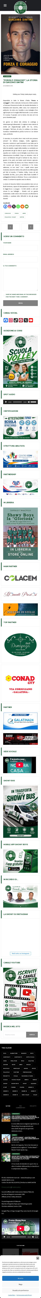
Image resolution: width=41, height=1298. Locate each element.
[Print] (22, 206)
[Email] (27, 206)
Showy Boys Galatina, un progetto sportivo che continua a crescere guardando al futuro (25, 1157)
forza (17, 213)
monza (26, 1068)
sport (25, 1083)
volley (35, 1094)
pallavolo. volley (10, 217)
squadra (33, 1083)
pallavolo (6, 1072)
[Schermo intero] (36, 1237)
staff (5, 1087)
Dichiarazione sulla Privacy (24, 1295)
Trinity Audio (24, 94)
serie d (35, 1079)
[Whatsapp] (18, 206)
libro (24, 213)
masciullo (6, 1068)
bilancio (23, 1053)
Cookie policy (16, 1187)
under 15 (15, 1091)
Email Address (8, 254)
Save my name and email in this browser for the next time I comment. (21, 296)
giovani (5, 1064)
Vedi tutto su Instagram (20, 953)
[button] (38, 1258)
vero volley (25, 1094)
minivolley (16, 1068)
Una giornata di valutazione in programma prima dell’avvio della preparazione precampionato (25, 1117)
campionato (18, 1057)
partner (16, 1072)
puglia (16, 1076)
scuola (5, 1079)
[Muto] (29, 402)
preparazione (27, 1072)
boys (31, 1053)
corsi (5, 1060)
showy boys (15, 1083)
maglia (28, 1064)
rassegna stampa (27, 1076)
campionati (6, 1057)
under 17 (33, 1091)
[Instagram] (9, 206)
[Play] (6, 402)
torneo (13, 1087)
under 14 (5, 1091)
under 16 (24, 1091)
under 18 (6, 1094)
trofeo (22, 1087)
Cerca (32, 1034)
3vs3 (4, 1053)
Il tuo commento (9, 266)
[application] (20, 402)
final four (14, 1060)
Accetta (20, 1278)
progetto (6, 1076)
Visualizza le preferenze (20, 1290)
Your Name (7, 243)
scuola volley (16, 1079)
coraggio (8, 213)
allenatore (13, 1053)
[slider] (34, 402)
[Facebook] (5, 206)
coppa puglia (30, 1057)
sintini (22, 217)
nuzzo (34, 1068)
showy (5, 1083)
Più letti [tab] (33, 1106)
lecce (13, 1064)
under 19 (15, 1094)
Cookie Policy (11, 1295)
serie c (26, 1079)
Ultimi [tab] (8, 1106)
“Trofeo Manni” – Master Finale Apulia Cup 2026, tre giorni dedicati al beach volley (25, 1139)
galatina (31, 1060)
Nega (20, 1284)
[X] (14, 206)
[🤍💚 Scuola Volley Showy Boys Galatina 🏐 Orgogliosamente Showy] (15, 926)
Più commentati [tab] (20, 1107)
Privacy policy (6, 1187)
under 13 (31, 1087)
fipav (22, 1060)
